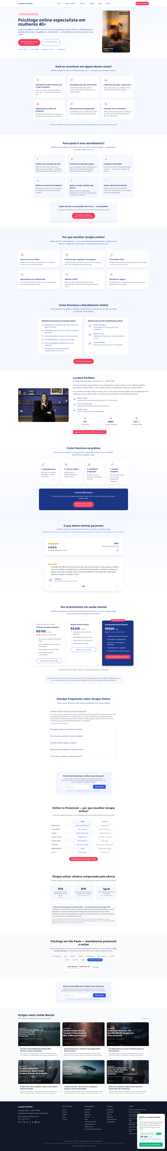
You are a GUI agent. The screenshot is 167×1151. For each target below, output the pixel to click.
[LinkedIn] (24, 1122)
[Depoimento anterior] (49, 586)
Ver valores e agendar (83, 216)
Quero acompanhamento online (117, 657)
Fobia (86, 1119)
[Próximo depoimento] (117, 586)
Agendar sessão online (90, 432)
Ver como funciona (51, 42)
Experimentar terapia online (49, 661)
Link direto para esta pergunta (59, 723)
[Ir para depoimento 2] (82, 586)
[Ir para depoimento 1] (81, 586)
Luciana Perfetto (25, 3)
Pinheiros (72, 956)
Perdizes (80, 956)
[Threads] (33, 1122)
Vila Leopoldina (56, 956)
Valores (91, 3)
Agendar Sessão (142, 3)
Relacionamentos (112, 1119)
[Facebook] (22, 1122)
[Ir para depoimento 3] (85, 586)
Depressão (88, 1114)
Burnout (87, 1112)
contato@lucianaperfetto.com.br (29, 1116)
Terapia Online (89, 1126)
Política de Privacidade (78, 1146)
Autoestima (110, 1112)
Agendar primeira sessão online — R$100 (83, 859)
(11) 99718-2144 (24, 1119)
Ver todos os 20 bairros (95, 960)
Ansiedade (88, 1109)
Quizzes (64, 1119)
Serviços (82, 3)
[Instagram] (19, 1122)
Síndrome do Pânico (90, 1122)
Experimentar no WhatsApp (151, 1145)
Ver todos (144, 1018)
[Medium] (38, 1122)
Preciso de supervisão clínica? (137, 1109)
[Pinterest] (36, 1122)
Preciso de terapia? (134, 1112)
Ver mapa (95, 967)
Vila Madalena (90, 956)
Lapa (65, 956)
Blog (99, 3)
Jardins (67, 960)
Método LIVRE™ (70, 3)
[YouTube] (27, 1122)
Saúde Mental (111, 1122)
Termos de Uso (90, 1146)
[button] (116, 31)
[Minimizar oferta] (162, 1116)
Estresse (87, 1117)
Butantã (112, 956)
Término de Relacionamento (93, 1129)
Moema (83, 960)
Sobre (59, 3)
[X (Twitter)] (30, 1122)
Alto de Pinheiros (102, 956)
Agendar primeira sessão (29, 42)
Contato (108, 3)
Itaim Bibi (75, 960)
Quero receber (99, 787)
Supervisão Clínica (90, 1124)
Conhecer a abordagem (83, 361)
